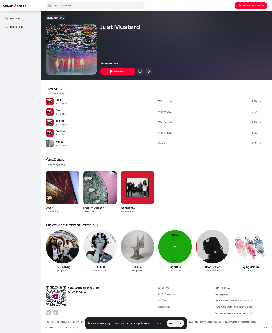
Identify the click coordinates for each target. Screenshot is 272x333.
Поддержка (221, 294)
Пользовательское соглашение (233, 301)
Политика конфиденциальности (233, 307)
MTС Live (163, 288)
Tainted (60, 121)
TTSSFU (100, 267)
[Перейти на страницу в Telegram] (48, 312)
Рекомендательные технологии (233, 313)
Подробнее (157, 323)
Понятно (175, 323)
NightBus (175, 267)
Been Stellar (212, 267)
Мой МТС (163, 301)
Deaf (58, 110)
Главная (15, 19)
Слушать (120, 71)
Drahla (137, 267)
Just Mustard (62, 103)
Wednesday (165, 101)
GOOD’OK (164, 307)
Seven (49, 207)
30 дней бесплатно (251, 5)
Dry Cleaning (63, 267)
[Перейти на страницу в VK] (55, 312)
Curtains (61, 131)
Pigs (58, 100)
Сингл (161, 143)
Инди (250, 270)
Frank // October (93, 207)
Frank (59, 142)
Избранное (16, 27)
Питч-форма (222, 288)
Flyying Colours (250, 267)
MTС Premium (166, 294)
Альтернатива (109, 63)
